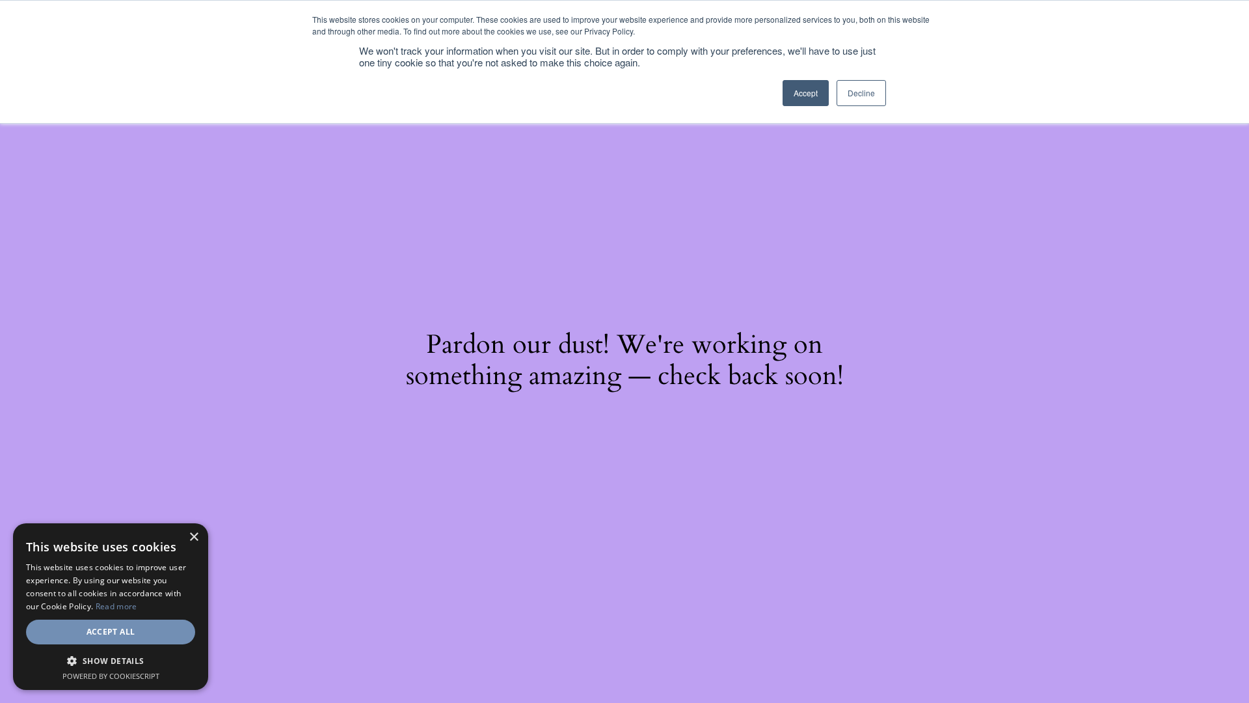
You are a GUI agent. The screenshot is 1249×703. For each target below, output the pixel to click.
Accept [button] (806, 92)
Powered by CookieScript (110, 676)
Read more (116, 606)
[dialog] (110, 606)
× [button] (193, 537)
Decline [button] (861, 92)
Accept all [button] (111, 631)
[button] (110, 660)
